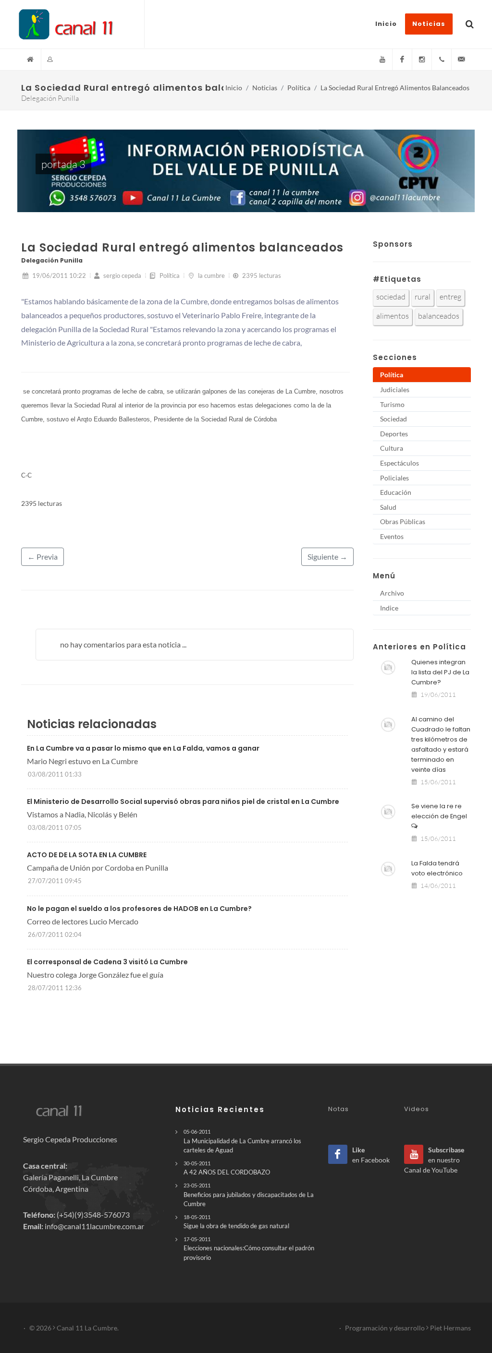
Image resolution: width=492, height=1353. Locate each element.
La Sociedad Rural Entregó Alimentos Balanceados (394, 88)
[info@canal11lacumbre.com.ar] (461, 59)
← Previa (42, 556)
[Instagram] (421, 59)
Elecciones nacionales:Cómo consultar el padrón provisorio (249, 1248)
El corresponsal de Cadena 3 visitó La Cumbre (107, 962)
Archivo (392, 593)
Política (298, 88)
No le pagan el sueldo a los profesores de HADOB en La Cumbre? (139, 908)
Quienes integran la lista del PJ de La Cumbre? (440, 672)
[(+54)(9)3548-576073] (441, 59)
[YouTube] (382, 59)
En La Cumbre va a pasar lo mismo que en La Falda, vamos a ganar (143, 748)
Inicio (233, 88)
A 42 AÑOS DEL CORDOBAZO (227, 1168)
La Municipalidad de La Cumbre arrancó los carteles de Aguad (242, 1140)
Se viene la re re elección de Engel (439, 811)
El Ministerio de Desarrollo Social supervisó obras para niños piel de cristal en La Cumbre (183, 801)
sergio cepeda (121, 275)
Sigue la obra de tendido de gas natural (236, 1222)
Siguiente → (327, 556)
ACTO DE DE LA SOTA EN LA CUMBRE (87, 855)
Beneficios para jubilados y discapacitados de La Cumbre (249, 1194)
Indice (389, 608)
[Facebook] (402, 59)
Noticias (264, 88)
